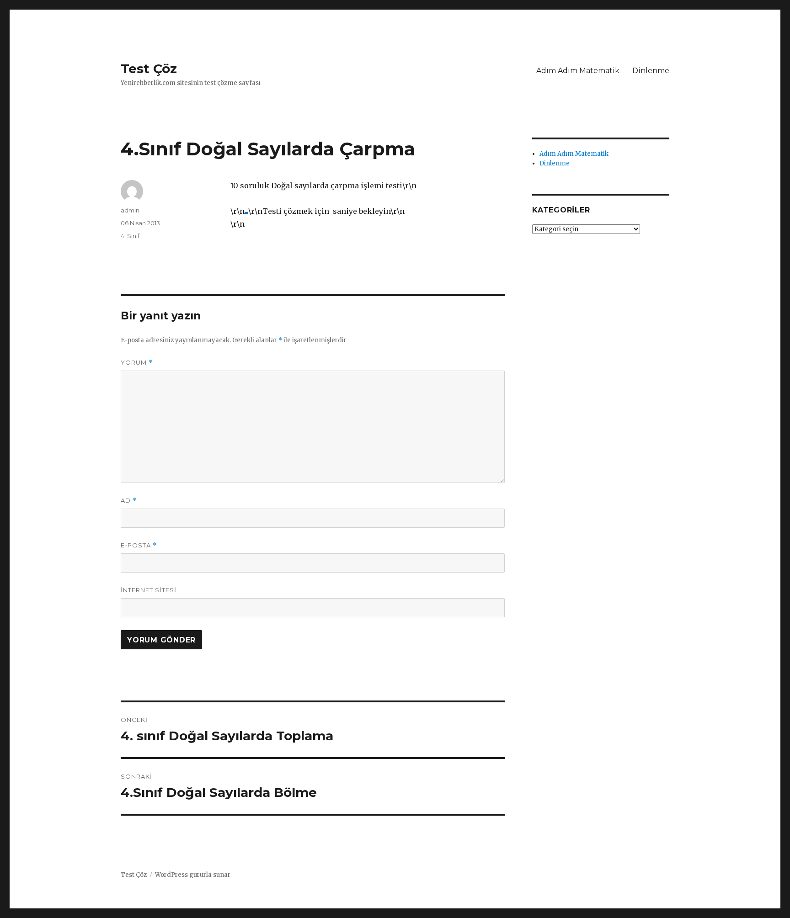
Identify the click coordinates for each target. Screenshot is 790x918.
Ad (129, 500)
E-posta (139, 545)
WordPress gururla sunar (192, 875)
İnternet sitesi (148, 590)
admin (130, 210)
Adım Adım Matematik (577, 70)
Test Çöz (149, 68)
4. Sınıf (130, 235)
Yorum (137, 362)
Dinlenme (650, 70)
